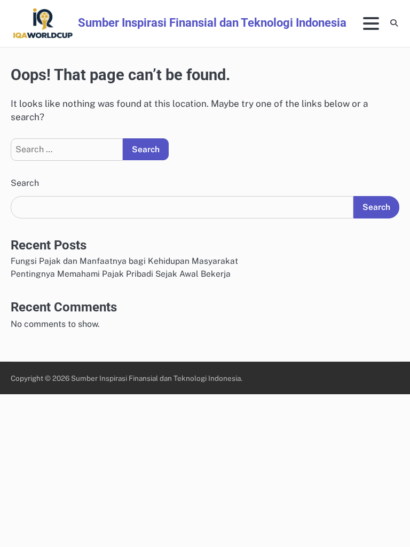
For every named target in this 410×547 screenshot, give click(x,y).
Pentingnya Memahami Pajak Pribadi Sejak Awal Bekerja (121, 273)
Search (25, 183)
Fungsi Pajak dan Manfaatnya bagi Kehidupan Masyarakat (124, 260)
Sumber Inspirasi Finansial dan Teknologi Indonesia (212, 22)
